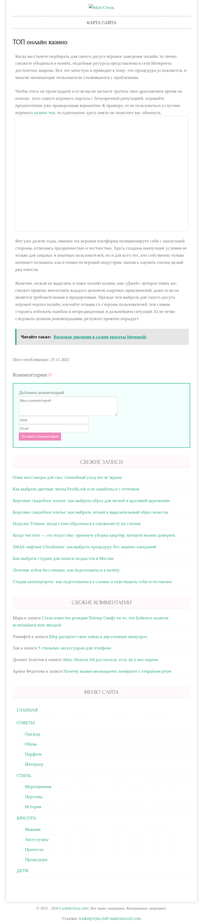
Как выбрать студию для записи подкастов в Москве (63, 558)
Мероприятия (38, 786)
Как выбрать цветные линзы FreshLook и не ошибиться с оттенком (76, 489)
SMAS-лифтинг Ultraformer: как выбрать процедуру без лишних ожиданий (84, 547)
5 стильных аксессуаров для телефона (74, 648)
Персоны (33, 796)
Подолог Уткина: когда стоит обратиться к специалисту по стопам (77, 523)
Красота (26, 818)
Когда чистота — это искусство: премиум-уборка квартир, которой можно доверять (94, 535)
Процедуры (36, 859)
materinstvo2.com (125, 918)
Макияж (33, 829)
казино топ (44, 112)
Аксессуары (36, 839)
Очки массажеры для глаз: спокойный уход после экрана (67, 477)
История (33, 806)
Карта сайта (101, 22)
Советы (26, 722)
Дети (22, 870)
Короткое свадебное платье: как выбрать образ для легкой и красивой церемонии (91, 500)
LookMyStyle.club (73, 908)
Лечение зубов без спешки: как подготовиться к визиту (66, 570)
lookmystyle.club (94, 918)
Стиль (24, 775)
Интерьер (34, 764)
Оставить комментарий (39, 436)
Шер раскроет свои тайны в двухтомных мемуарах (98, 636)
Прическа (34, 849)
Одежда (32, 734)
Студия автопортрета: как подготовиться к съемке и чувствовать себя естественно (92, 581)
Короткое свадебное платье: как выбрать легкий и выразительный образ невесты (90, 512)
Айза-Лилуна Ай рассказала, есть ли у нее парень (110, 659)
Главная (27, 710)
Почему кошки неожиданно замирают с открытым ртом (117, 671)
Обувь (31, 744)
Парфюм (33, 754)
